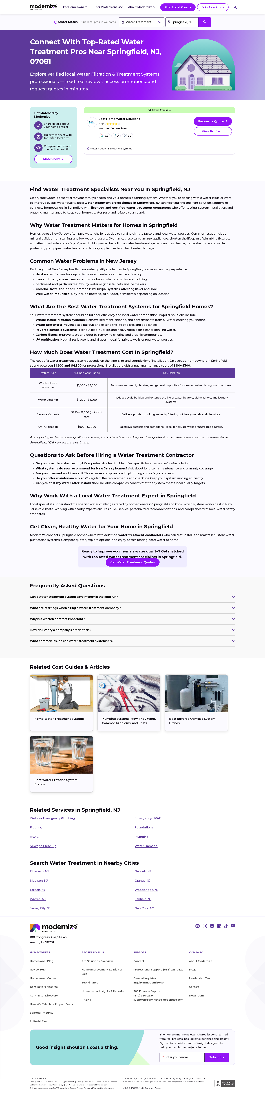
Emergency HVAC (148, 818)
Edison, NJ (37, 890)
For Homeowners (75, 7)
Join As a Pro (211, 7)
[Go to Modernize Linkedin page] (219, 926)
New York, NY (144, 908)
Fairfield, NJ (143, 899)
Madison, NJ (39, 880)
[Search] (235, 7)
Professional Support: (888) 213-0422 (158, 969)
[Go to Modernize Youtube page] (233, 926)
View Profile (211, 131)
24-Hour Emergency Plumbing (52, 818)
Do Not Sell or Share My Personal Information (86, 1085)
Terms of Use (51, 1082)
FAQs (192, 969)
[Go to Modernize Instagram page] (205, 926)
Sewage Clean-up (43, 846)
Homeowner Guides (43, 978)
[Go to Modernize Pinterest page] (197, 926)
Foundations (144, 827)
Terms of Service (100, 1088)
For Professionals (108, 7)
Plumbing (142, 837)
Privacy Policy (83, 1088)
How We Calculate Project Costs (51, 1004)
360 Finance (90, 982)
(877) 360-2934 (143, 995)
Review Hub (38, 969)
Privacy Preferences (86, 1082)
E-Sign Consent (67, 1082)
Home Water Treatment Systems (59, 719)
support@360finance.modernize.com (158, 999)
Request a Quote (211, 121)
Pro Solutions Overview (97, 961)
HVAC (34, 837)
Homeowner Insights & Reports (103, 991)
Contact (138, 961)
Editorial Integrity (41, 1012)
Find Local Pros (176, 7)
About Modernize (140, 7)
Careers (194, 987)
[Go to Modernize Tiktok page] (226, 926)
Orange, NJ (143, 880)
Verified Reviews (113, 128)
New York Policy (55, 1085)
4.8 (106, 135)
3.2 (129, 135)
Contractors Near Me (44, 987)
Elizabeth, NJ (39, 871)
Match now (52, 159)
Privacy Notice (36, 1082)
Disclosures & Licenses (107, 1082)
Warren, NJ (38, 899)
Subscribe (216, 1057)
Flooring (36, 827)
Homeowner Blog (41, 961)
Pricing (86, 1000)
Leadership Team (200, 978)
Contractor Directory (44, 995)
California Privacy (38, 1085)
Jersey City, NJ (40, 908)
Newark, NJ (143, 871)
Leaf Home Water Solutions (119, 119)
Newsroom (196, 995)
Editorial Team (39, 1021)
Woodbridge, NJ (146, 890)
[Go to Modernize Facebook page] (212, 926)
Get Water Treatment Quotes (132, 562)
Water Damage (146, 846)
